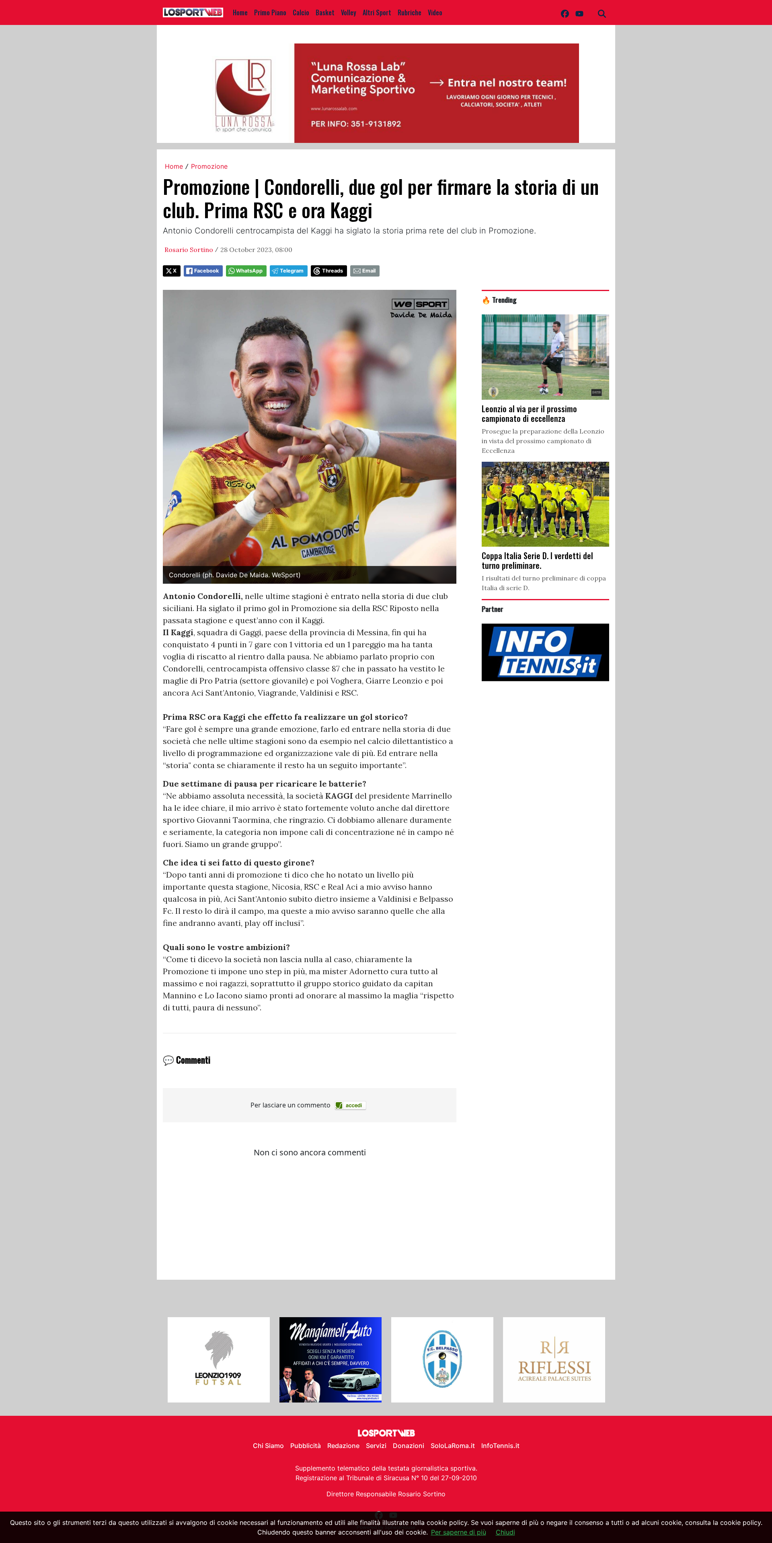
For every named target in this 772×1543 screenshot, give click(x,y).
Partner (492, 608)
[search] (602, 12)
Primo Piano (270, 12)
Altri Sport (377, 12)
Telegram (292, 271)
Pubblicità (305, 1446)
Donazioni (408, 1446)
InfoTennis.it (500, 1446)
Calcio (301, 12)
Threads (332, 271)
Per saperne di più (458, 1532)
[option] (219, 1359)
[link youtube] (579, 12)
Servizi (376, 1446)
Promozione (209, 166)
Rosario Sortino (188, 250)
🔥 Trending (499, 299)
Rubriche (409, 12)
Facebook (206, 271)
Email (369, 271)
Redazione (343, 1446)
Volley (348, 12)
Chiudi (505, 1532)
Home (240, 12)
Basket (325, 12)
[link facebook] (565, 12)
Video (435, 12)
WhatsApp (249, 271)
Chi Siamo (268, 1446)
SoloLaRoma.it (453, 1446)
